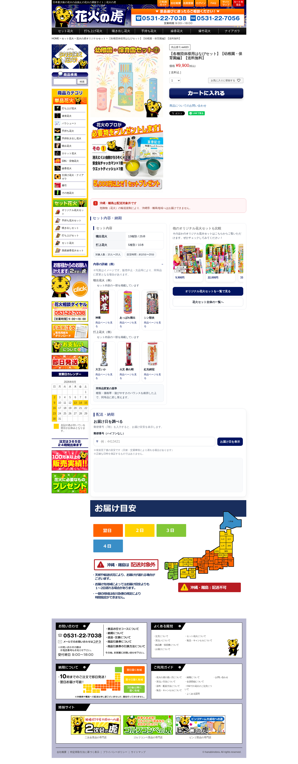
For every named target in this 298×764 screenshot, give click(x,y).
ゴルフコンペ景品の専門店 (148, 737)
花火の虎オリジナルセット (91, 38)
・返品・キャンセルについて (198, 640)
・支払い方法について (165, 681)
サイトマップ (138, 752)
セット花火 (68, 38)
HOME (55, 38)
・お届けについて (161, 649)
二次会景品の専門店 (96, 737)
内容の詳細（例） (104, 264)
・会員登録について (194, 681)
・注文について (160, 636)
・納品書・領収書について (166, 645)
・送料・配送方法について (167, 686)
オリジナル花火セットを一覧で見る (208, 291)
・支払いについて (161, 640)
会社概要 (61, 752)
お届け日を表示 (230, 441)
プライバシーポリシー (115, 752)
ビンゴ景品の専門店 (200, 737)
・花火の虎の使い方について (168, 677)
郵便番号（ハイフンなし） (109, 433)
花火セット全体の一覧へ (208, 302)
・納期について (192, 677)
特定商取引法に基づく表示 (84, 752)
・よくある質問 (192, 693)
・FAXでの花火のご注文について (198, 688)
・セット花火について (195, 636)
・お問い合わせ (220, 677)
